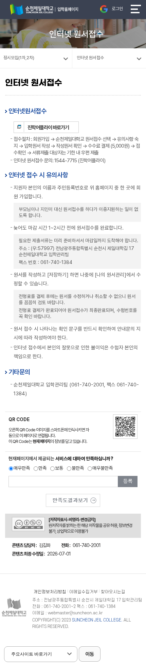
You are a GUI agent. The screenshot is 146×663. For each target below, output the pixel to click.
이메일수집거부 (83, 592)
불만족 (78, 468)
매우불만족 (102, 468)
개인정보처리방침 (50, 592)
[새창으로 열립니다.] (73, 498)
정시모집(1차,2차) (18, 57)
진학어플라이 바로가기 (48, 128)
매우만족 (22, 468)
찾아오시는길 (113, 592)
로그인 (117, 8)
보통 (59, 468)
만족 (42, 468)
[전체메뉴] (136, 9)
